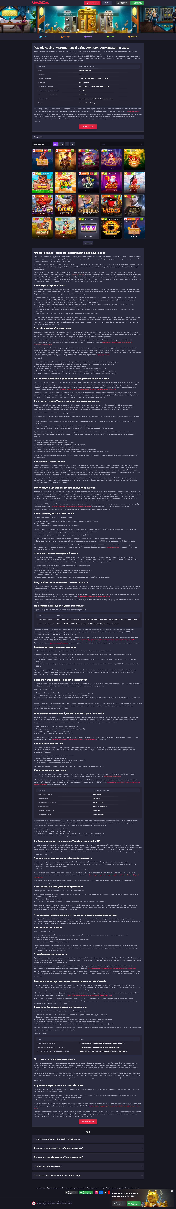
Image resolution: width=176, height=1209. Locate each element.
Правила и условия (54, 1188)
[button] (2, 20)
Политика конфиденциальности (74, 1188)
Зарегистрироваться (92, 3)
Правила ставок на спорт (96, 1188)
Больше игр (88, 243)
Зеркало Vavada (88, 126)
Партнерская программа (115, 1188)
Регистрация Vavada (88, 1121)
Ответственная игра (132, 1188)
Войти (107, 3)
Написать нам (41, 1188)
